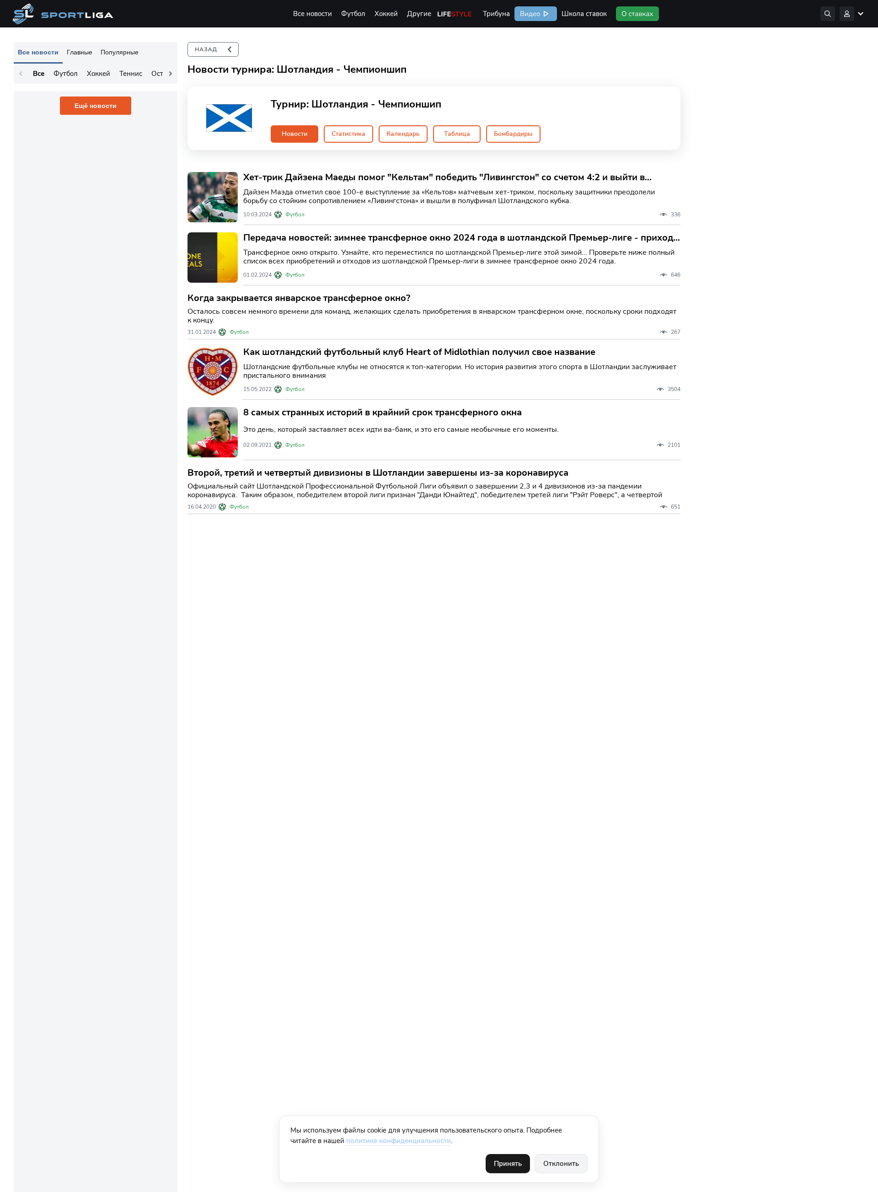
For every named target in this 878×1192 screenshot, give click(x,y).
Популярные (120, 52)
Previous (20, 73)
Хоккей (386, 13)
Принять (508, 1163)
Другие (419, 13)
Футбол (353, 13)
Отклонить (561, 1163)
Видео (529, 13)
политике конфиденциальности (398, 1140)
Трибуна (496, 13)
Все (38, 73)
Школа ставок (584, 13)
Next (170, 73)
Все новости (312, 13)
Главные (79, 52)
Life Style (454, 13)
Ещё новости (96, 105)
